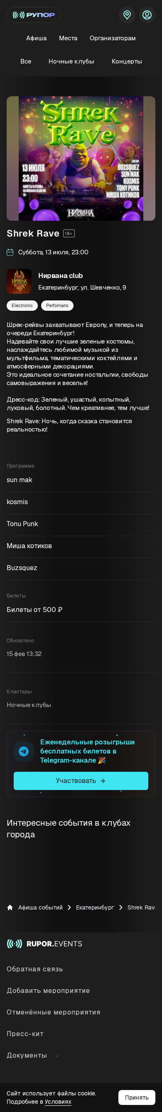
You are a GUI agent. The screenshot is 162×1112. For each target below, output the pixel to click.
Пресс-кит (25, 1033)
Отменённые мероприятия (54, 1012)
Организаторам (113, 38)
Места (68, 38)
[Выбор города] (127, 15)
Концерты (127, 61)
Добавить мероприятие (48, 990)
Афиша (36, 38)
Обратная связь (35, 969)
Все (25, 61)
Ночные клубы (71, 61)
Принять (137, 1097)
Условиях (58, 1101)
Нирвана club (60, 275)
